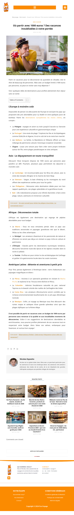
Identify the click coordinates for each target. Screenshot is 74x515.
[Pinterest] (14, 349)
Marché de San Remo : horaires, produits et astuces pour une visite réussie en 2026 (37, 403)
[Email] (17, 349)
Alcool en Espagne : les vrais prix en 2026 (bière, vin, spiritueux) (58, 428)
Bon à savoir (23, 17)
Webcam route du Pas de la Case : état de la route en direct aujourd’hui (58, 402)
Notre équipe (19, 491)
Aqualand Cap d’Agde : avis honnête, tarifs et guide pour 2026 (16, 428)
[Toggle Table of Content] (26, 100)
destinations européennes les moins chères (44, 118)
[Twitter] (11, 349)
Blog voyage (15, 17)
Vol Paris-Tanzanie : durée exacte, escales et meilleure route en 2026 (15, 402)
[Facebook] (65, 7)
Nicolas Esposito (27, 359)
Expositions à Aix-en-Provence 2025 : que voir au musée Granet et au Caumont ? (37, 429)
